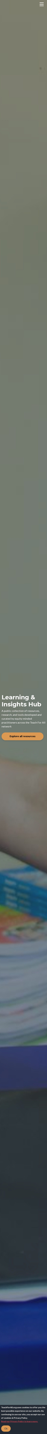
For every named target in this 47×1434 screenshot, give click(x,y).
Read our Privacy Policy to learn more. (19, 1421)
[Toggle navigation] (41, 4)
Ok (6, 1428)
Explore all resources (22, 736)
